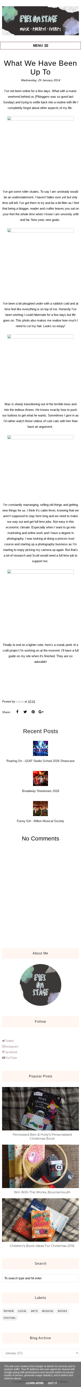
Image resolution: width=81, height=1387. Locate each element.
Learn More (35, 1383)
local (22, 1311)
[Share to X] (25, 712)
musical (48, 1311)
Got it (52, 1383)
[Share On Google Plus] (41, 712)
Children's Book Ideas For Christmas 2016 (42, 1246)
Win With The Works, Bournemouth (42, 1192)
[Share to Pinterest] (33, 712)
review (9, 1311)
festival (10, 1318)
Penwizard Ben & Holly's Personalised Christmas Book (42, 1136)
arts (34, 1311)
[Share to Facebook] (17, 712)
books (62, 1311)
